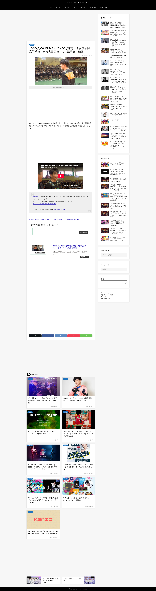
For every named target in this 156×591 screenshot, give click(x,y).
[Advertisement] (61, 25)
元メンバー (104, 7)
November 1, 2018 (59, 209)
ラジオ (67, 7)
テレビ (58, 7)
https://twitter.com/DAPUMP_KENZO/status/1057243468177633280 (54, 219)
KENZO (32, 44)
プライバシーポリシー (108, 317)
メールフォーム (106, 319)
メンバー (93, 7)
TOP (50, 7)
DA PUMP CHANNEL (78, 2)
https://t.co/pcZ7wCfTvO (41, 204)
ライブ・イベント (79, 7)
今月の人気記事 (106, 321)
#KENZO (36, 196)
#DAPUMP (52, 204)
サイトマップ (105, 315)
